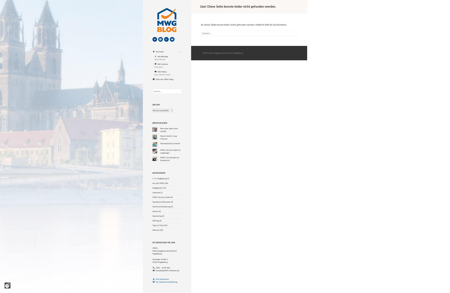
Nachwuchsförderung (161, 207)
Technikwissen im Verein (170, 144)
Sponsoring (157, 216)
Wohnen (155, 230)
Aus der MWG (158, 183)
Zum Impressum (162, 279)
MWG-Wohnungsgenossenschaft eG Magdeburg (223, 53)
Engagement (157, 188)
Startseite (159, 52)
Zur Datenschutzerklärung (166, 282)
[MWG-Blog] (166, 18)
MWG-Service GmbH (161, 197)
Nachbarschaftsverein (161, 202)
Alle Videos (162, 73)
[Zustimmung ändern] (7, 285)
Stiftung (155, 221)
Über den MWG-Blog (164, 79)
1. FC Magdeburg (159, 179)
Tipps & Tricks (158, 225)
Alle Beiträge (161, 58)
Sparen (155, 211)
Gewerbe (156, 193)
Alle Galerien (161, 65)
